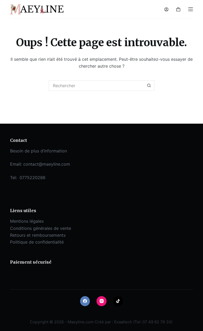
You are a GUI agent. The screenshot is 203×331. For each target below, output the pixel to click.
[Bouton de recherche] (149, 85)
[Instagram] (101, 301)
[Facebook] (85, 301)
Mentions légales (27, 221)
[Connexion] (166, 9)
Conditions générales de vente (40, 228)
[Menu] (190, 9)
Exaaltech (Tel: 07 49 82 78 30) (143, 321)
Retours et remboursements (38, 235)
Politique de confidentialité (37, 242)
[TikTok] (118, 301)
